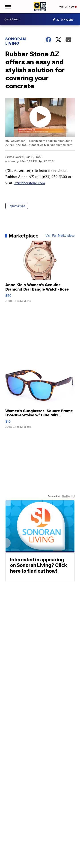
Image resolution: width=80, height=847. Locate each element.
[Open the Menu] (7, 6)
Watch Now (67, 7)
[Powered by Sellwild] (68, 496)
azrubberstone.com (29, 182)
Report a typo (17, 206)
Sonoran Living (15, 41)
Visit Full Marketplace (60, 235)
